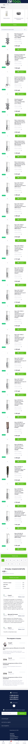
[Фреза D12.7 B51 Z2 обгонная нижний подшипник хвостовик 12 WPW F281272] (7, 384)
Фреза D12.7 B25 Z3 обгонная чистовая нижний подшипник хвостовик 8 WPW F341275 (19, 270)
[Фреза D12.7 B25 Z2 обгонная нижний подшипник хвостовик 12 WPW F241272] (7, 230)
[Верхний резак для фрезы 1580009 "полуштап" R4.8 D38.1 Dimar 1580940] (7, 39)
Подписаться (21, 713)
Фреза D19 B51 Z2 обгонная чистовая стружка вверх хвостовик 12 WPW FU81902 (19, 491)
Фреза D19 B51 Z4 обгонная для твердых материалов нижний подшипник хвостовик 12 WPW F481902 (20, 514)
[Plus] (11, 49)
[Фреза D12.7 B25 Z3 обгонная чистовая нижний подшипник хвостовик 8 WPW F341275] (7, 273)
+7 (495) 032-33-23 (14, 695)
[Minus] (4, 49)
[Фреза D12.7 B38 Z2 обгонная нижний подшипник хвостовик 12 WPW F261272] (7, 363)
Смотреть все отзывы (14, 577)
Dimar (4, 4)
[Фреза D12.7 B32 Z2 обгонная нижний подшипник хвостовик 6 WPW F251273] (7, 295)
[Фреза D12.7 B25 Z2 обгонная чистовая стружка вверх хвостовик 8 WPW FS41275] (7, 251)
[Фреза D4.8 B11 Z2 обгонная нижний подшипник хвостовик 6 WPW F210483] (7, 538)
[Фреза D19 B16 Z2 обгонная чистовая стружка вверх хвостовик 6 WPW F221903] (7, 405)
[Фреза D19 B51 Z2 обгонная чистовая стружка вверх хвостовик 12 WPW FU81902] (7, 494)
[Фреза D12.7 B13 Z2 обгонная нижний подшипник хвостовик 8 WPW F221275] (7, 209)
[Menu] (1, 1)
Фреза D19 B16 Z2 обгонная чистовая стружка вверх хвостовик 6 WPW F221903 (19, 403)
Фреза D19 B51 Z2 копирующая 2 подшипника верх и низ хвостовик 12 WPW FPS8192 (20, 469)
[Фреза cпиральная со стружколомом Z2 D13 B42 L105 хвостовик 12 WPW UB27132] (7, 125)
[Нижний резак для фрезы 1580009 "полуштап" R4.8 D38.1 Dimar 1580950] (7, 104)
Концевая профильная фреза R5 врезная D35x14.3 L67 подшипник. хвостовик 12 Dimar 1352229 (20, 57)
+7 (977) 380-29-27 (14, 697)
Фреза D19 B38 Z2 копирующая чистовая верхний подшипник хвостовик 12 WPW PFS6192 (20, 425)
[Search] (4, 1)
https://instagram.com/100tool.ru (14, 706)
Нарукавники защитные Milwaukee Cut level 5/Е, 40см (14, 649)
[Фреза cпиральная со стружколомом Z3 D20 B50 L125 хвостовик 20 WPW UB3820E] (7, 167)
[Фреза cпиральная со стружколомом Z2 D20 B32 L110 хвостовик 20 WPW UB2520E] (7, 146)
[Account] (26, 1)
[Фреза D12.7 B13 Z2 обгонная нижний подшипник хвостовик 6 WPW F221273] (7, 188)
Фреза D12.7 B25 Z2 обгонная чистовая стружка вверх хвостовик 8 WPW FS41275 (19, 248)
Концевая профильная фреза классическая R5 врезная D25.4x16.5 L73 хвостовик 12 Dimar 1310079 (20, 79)
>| (19, 564)
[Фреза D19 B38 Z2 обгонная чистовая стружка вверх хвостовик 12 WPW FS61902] (7, 449)
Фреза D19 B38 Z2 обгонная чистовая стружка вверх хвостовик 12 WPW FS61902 (19, 447)
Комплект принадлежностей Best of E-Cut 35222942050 (12, 664)
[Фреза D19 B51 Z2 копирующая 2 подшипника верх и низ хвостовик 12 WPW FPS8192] (7, 472)
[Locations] (24, 1)
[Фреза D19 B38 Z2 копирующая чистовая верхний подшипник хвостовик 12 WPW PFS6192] (7, 427)
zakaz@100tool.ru (14, 699)
